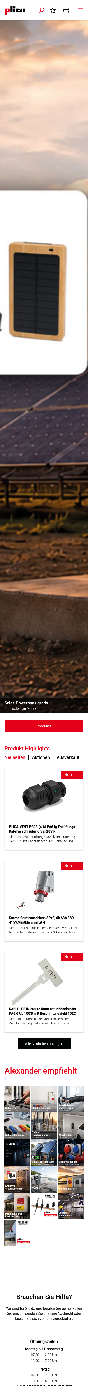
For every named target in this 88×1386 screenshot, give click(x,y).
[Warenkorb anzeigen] (67, 10)
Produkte (44, 726)
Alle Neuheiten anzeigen (44, 1044)
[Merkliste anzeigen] (54, 10)
